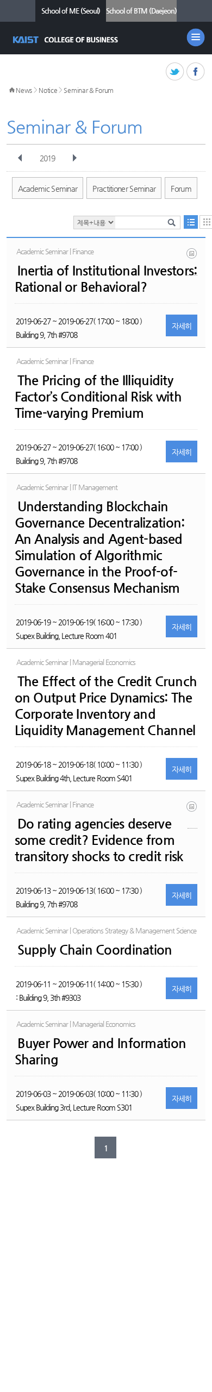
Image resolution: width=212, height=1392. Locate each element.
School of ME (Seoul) (70, 11)
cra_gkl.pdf (192, 815)
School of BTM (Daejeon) (141, 11)
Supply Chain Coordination (94, 949)
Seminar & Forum (89, 90)
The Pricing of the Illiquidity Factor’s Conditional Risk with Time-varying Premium (98, 397)
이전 (20, 158)
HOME (12, 90)
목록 (191, 222)
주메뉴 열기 (196, 37)
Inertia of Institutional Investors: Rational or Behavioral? (106, 278)
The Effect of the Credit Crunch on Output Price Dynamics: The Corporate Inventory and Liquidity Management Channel (106, 706)
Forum (181, 188)
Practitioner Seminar (123, 188)
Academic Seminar (48, 188)
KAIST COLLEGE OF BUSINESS (66, 40)
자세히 (182, 326)
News (24, 90)
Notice (48, 90)
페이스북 (195, 71)
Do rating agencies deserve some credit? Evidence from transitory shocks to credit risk (99, 840)
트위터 (175, 71)
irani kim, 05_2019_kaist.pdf (192, 261)
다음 (74, 158)
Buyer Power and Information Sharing (100, 1051)
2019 (47, 158)
